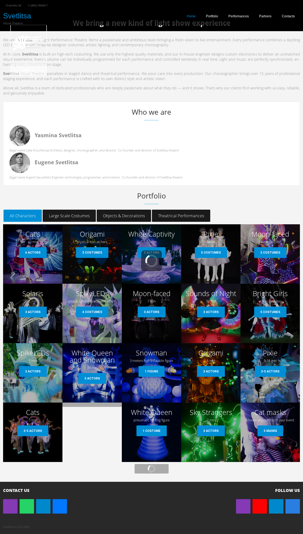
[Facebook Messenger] (60, 506)
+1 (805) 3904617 (37, 5)
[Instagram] (10, 506)
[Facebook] (292, 506)
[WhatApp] (27, 506)
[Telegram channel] (276, 506)
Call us (28, 70)
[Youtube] (259, 506)
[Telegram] (43, 506)
